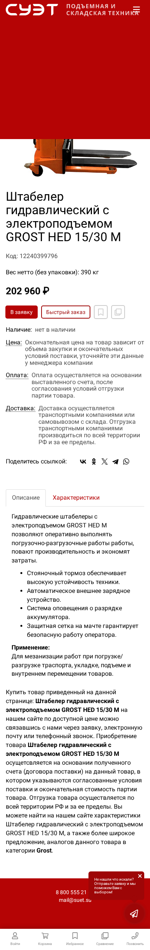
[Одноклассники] (93, 461)
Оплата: (17, 375)
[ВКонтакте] (83, 461)
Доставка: (20, 408)
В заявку (21, 312)
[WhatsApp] (126, 461)
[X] (104, 461)
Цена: (14, 342)
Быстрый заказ (65, 312)
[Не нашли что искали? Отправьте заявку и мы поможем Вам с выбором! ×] (134, 913)
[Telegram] (115, 461)
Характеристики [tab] (76, 497)
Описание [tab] (26, 497)
